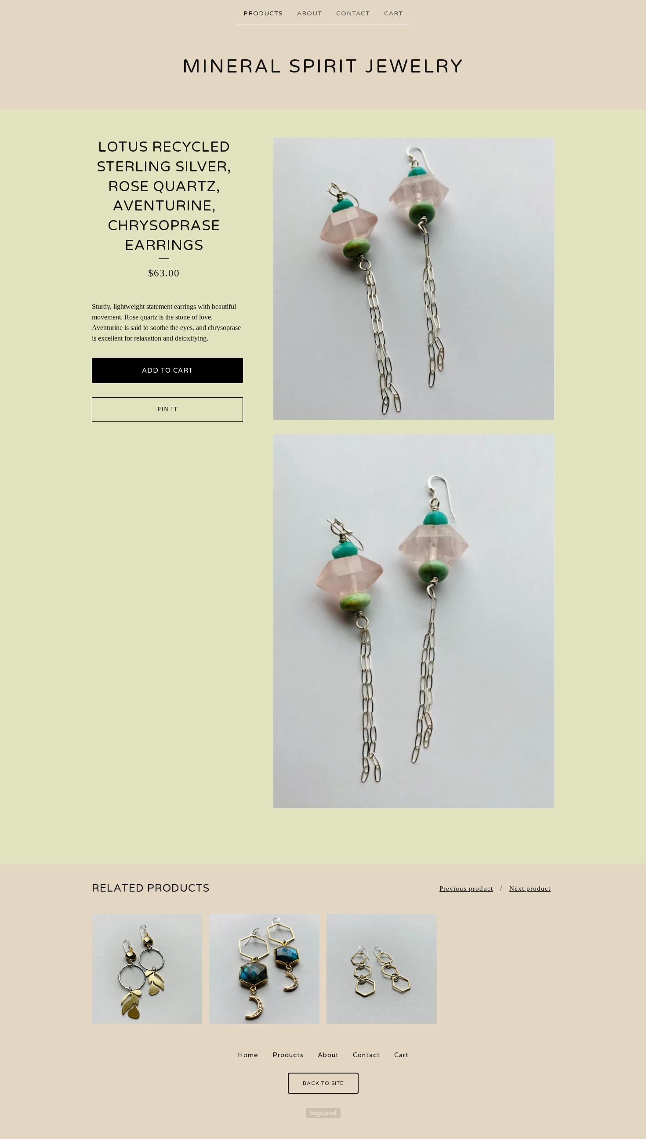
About (309, 13)
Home (248, 1055)
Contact (353, 13)
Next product (530, 888)
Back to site (323, 1083)
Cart (393, 13)
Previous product (466, 888)
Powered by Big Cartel (323, 1113)
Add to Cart (167, 370)
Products (263, 13)
